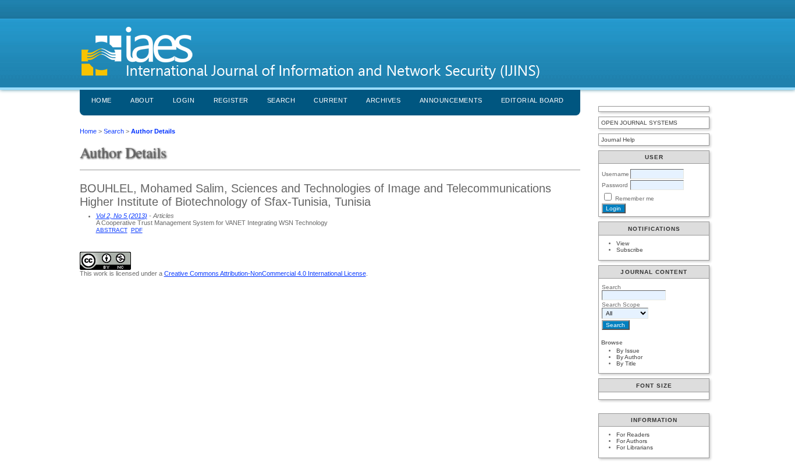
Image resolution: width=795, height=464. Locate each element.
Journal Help (618, 139)
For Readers (633, 434)
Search (281, 100)
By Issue (628, 350)
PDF (137, 230)
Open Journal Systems (639, 122)
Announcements (451, 100)
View (622, 243)
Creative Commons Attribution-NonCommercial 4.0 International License (265, 273)
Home (101, 100)
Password (615, 185)
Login (184, 100)
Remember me (634, 198)
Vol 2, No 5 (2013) (121, 215)
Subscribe (629, 250)
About (142, 100)
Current (330, 100)
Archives (383, 100)
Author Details (153, 131)
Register (231, 100)
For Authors (631, 441)
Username (615, 174)
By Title (626, 363)
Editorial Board (532, 100)
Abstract (111, 230)
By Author (629, 357)
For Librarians (634, 447)
